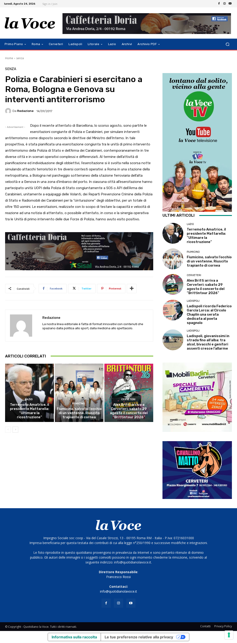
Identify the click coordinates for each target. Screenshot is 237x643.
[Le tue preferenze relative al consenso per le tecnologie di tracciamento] (229, 635)
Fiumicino (78, 403)
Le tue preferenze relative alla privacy (139, 637)
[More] (132, 288)
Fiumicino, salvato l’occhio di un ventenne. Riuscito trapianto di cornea (79, 413)
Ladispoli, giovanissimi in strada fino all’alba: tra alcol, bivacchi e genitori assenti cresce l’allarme (208, 342)
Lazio (29, 399)
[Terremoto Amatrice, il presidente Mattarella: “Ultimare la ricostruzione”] (29, 393)
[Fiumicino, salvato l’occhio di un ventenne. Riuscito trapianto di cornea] (79, 393)
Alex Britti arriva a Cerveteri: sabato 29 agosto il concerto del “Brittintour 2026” (129, 411)
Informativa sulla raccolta (74, 637)
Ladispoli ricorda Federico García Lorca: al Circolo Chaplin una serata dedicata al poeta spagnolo (209, 314)
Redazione (25, 110)
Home (9, 58)
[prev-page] (8, 430)
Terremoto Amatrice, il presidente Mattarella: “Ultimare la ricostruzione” (29, 411)
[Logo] (29, 23)
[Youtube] (230, 3)
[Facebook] (219, 3)
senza (20, 58)
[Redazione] (8, 111)
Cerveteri (128, 399)
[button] (227, 44)
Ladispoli (193, 301)
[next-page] (15, 430)
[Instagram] (224, 3)
